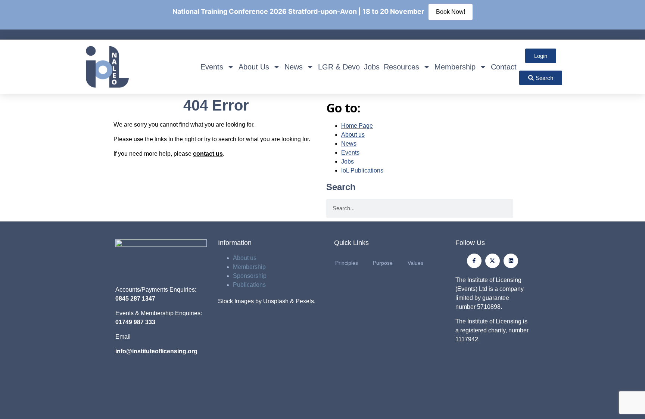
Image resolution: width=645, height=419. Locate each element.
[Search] (522, 208)
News (293, 67)
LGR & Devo (339, 67)
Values (415, 263)
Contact (504, 67)
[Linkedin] (511, 261)
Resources (401, 67)
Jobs (372, 67)
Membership (455, 67)
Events (211, 67)
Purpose (383, 263)
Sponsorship (250, 276)
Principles (346, 263)
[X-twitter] (492, 261)
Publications (249, 285)
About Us (254, 67)
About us (244, 258)
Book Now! (450, 12)
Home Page (357, 125)
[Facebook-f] (474, 261)
